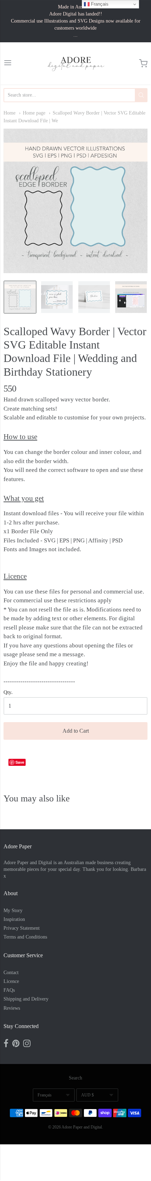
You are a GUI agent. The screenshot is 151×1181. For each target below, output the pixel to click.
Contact (11, 972)
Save (19, 762)
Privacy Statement (22, 928)
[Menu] (8, 64)
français (45, 1095)
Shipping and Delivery (26, 999)
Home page (34, 113)
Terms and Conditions (25, 937)
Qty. (8, 692)
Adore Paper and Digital (81, 1127)
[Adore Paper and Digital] (75, 63)
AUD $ (87, 1095)
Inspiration (14, 919)
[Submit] (141, 95)
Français (99, 4)
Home (9, 113)
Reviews (12, 1008)
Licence (11, 981)
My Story (13, 910)
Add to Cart (76, 731)
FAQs (9, 990)
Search (75, 1078)
